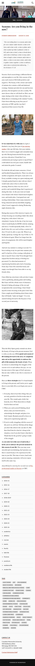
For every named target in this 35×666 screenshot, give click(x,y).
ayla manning (22, 582)
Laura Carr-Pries (8, 614)
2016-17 (6, 489)
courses (6, 540)
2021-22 (6, 510)
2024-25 (6, 523)
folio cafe (27, 606)
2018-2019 (7, 497)
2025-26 (6, 527)
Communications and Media (11, 598)
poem (28, 619)
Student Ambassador (9, 35)
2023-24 (6, 519)
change (28, 590)
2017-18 (6, 493)
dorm (4, 601)
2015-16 (6, 485)
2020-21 (6, 506)
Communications (18, 593)
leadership (19, 614)
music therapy (27, 617)
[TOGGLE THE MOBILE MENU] (3, 2)
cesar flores (20, 590)
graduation (17, 609)
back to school (8, 585)
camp (28, 587)
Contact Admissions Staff (9, 652)
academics (7, 531)
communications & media (11, 595)
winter (13, 627)
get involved (7, 609)
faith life (6, 552)
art (14, 582)
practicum (7, 561)
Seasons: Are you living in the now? (17, 28)
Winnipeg (6, 627)
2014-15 (6, 480)
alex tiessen (7, 582)
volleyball (13, 625)
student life (7, 569)
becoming (18, 585)
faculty (6, 548)
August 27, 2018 (24, 35)
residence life (8, 565)
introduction (24, 611)
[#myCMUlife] (17, 3)
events (6, 544)
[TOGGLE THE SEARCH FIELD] (32, 2)
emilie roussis (21, 601)
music (19, 617)
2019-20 (6, 502)
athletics (6, 535)
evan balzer (23, 603)
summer (5, 625)
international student (10, 611)
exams (5, 606)
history (25, 609)
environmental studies (10, 603)
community (26, 598)
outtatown (6, 619)
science (24, 622)
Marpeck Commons (9, 617)
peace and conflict (19, 619)
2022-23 (6, 514)
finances (6, 557)
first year (18, 606)
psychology (16, 622)
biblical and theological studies (13, 587)
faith (11, 606)
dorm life (12, 601)
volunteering (24, 625)
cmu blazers (7, 593)
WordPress (21, 662)
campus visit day (8, 590)
